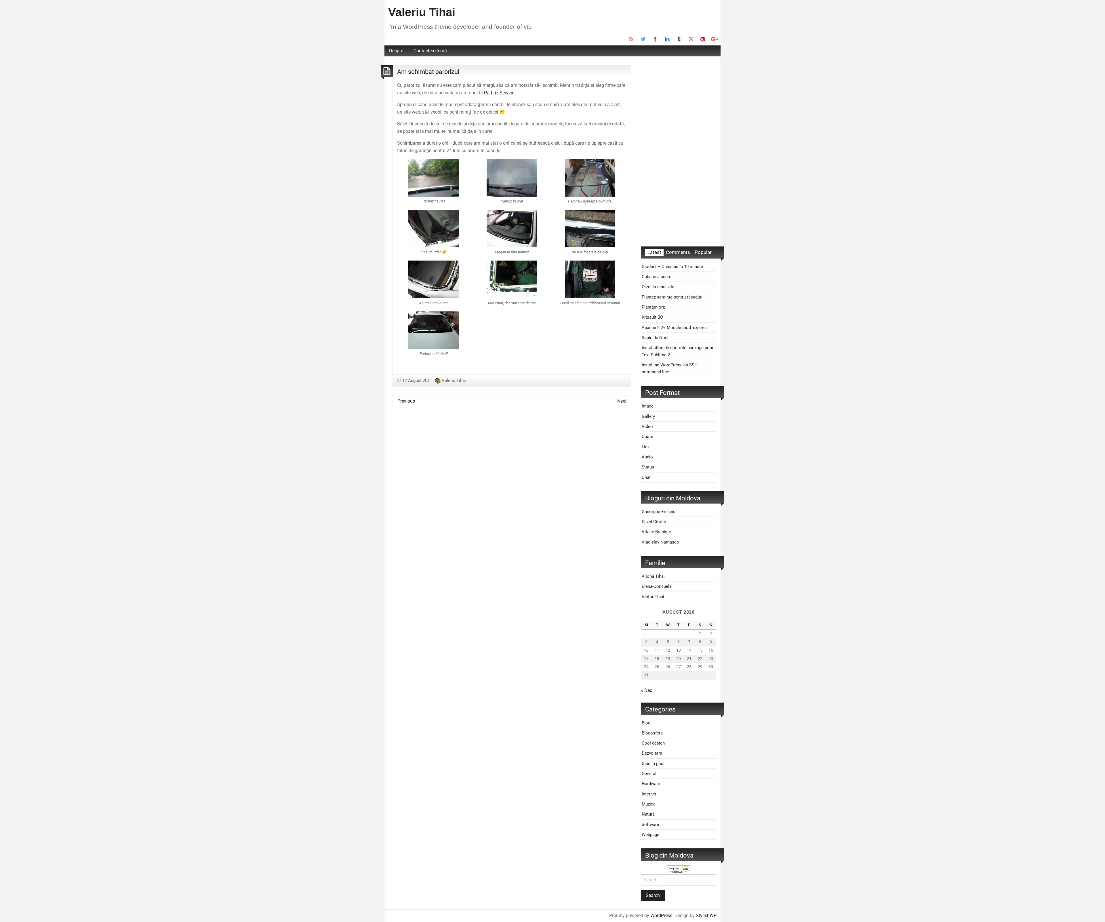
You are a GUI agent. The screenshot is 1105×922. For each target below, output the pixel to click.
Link (646, 446)
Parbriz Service (499, 92)
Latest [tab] (654, 252)
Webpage (650, 834)
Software (650, 824)
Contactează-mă (430, 50)
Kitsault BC (652, 317)
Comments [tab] (678, 252)
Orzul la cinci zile (658, 286)
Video (647, 426)
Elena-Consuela (657, 586)
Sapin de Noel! (656, 337)
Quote (647, 436)
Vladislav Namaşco (660, 542)
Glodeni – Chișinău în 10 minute (672, 266)
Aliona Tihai (653, 576)
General (649, 773)
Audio (647, 457)
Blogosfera (652, 733)
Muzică (649, 804)
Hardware (651, 783)
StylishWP (706, 915)
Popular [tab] (703, 252)
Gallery (648, 416)
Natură (648, 814)
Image (648, 406)
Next (621, 401)
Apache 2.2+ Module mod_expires (674, 327)
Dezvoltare (652, 753)
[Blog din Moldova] (678, 869)
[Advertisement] (678, 151)
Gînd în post (653, 763)
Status (648, 467)
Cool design (653, 743)
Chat (646, 477)
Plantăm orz (653, 307)
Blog (646, 723)
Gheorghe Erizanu (658, 511)
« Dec (646, 690)
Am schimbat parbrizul (428, 71)
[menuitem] (396, 50)
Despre (396, 50)
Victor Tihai (653, 596)
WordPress (661, 915)
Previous (406, 401)
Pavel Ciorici (654, 521)
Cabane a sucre (656, 276)
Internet (649, 794)
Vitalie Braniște (656, 531)
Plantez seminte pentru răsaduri (672, 297)
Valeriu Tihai (421, 12)
